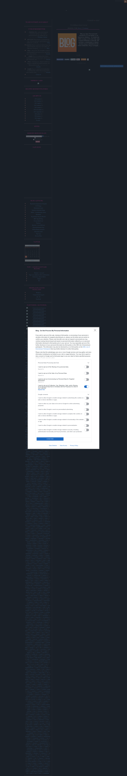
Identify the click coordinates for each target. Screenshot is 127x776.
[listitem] (63, 363)
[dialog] (63, 388)
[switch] (86, 367)
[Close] (95, 331)
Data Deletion (53, 445)
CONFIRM (50, 439)
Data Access (63, 445)
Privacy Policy (74, 445)
